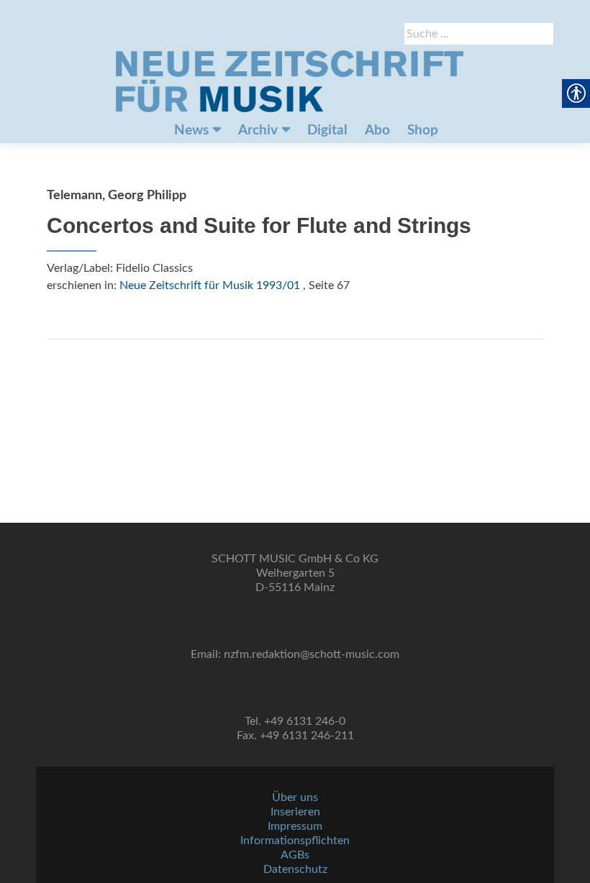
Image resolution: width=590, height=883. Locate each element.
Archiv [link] (258, 130)
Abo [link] (377, 130)
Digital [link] (327, 130)
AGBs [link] (295, 855)
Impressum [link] (295, 826)
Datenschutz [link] (295, 869)
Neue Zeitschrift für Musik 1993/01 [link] (209, 285)
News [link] (191, 130)
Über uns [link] (295, 797)
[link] (289, 81)
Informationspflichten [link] (295, 840)
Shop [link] (422, 130)
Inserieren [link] (295, 812)
